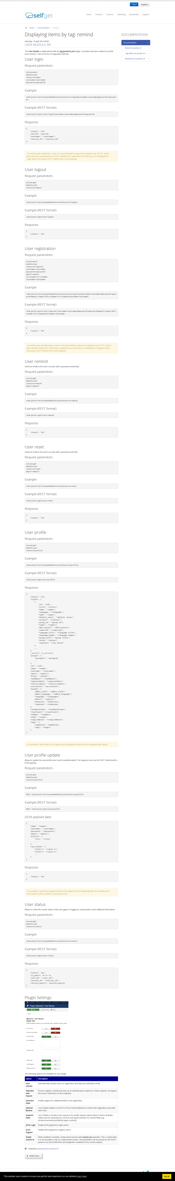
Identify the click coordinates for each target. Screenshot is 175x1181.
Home (88, 14)
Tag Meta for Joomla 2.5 (135, 53)
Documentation (129, 42)
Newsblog (121, 14)
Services (110, 14)
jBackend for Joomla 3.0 (49, 1148)
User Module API (38, 44)
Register (144, 4)
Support (146, 14)
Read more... (34, 1156)
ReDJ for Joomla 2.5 (133, 48)
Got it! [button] (167, 1176)
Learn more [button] (81, 1176)
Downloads (134, 14)
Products (99, 14)
